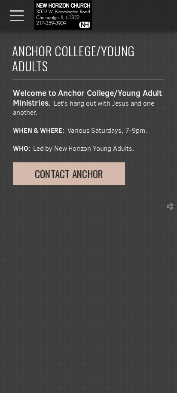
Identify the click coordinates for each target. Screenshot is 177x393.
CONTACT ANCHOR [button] (69, 173)
